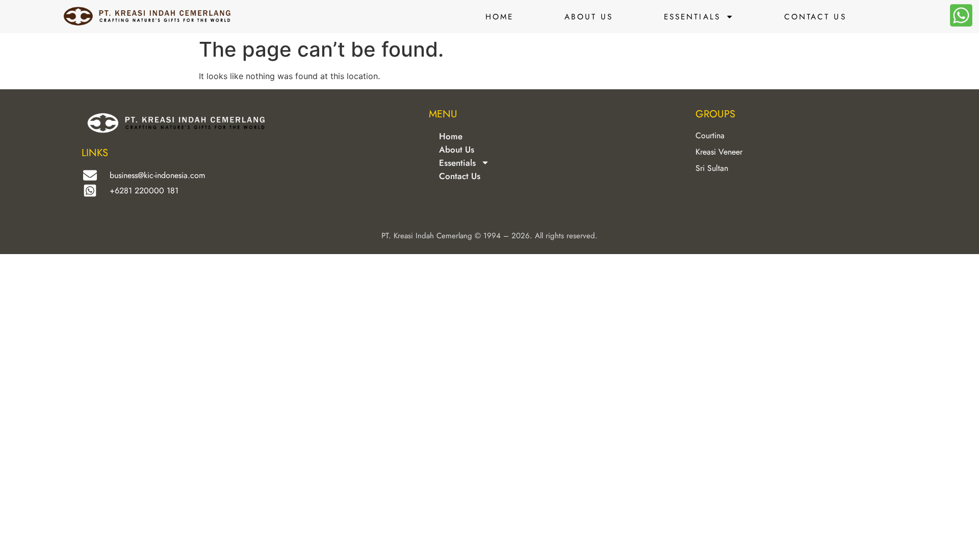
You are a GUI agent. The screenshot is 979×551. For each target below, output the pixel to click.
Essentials (692, 16)
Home (499, 16)
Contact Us (815, 16)
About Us (588, 16)
